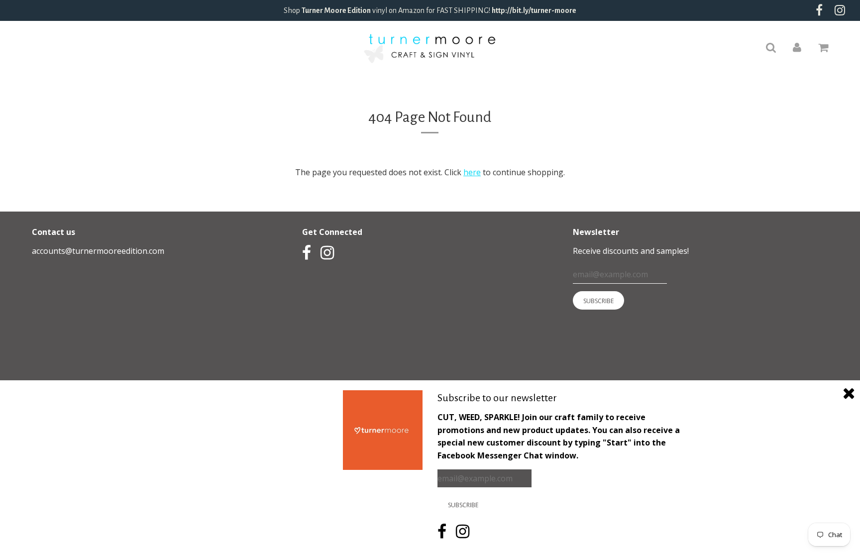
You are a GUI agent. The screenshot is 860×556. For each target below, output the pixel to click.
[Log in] (797, 46)
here (472, 172)
